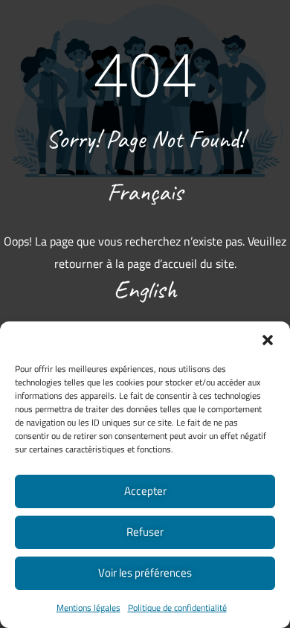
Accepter (145, 490)
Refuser (145, 531)
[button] (267, 340)
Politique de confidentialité (177, 607)
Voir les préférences (145, 572)
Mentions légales (88, 607)
